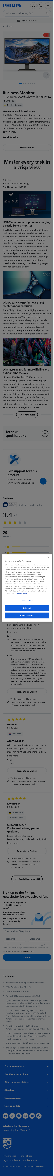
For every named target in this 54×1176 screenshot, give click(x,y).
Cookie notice (21, 593)
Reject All (26, 608)
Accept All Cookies (26, 615)
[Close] (47, 557)
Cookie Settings (26, 601)
